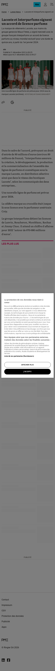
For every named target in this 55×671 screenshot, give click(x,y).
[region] (27, 335)
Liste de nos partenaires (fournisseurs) (19, 356)
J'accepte (27, 372)
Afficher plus (27, 365)
